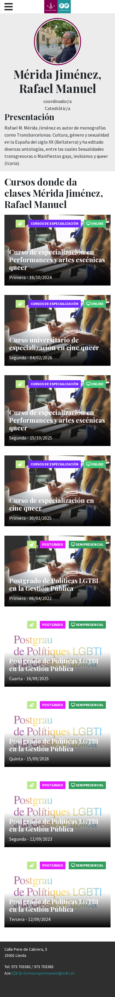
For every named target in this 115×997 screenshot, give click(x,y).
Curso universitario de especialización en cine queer (54, 343)
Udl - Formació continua (57, 6)
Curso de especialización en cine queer (51, 504)
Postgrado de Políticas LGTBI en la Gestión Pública (53, 584)
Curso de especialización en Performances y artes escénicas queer (57, 259)
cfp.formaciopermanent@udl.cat (45, 973)
